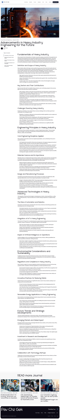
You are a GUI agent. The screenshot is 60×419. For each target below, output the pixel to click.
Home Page (37, 412)
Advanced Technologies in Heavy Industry (9, 60)
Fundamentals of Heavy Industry (9, 55)
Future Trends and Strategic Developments (8, 66)
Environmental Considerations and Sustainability (9, 63)
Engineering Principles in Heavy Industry (9, 58)
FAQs (45, 412)
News (42, 412)
